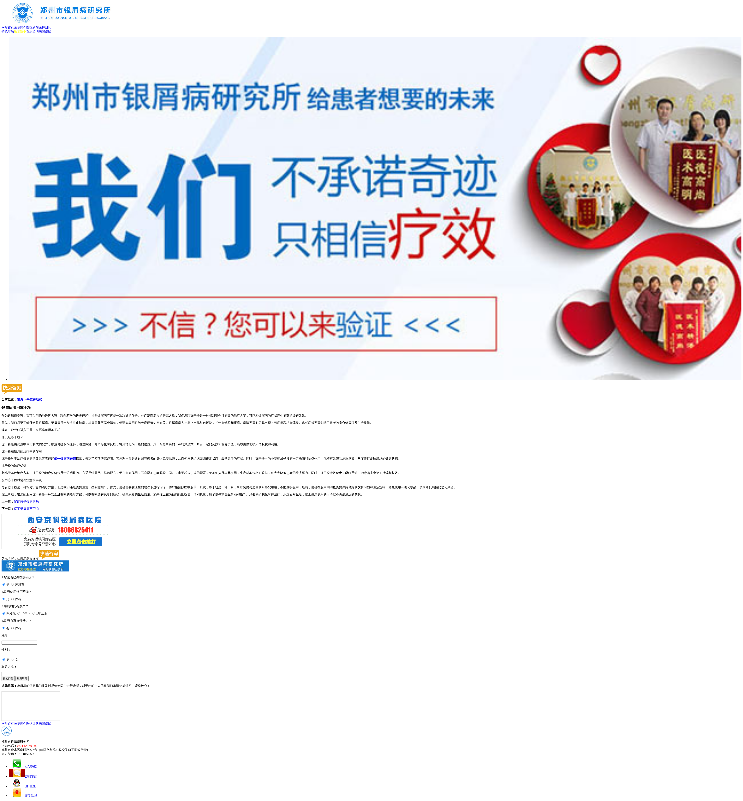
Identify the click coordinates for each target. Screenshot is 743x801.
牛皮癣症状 (34, 399)
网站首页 (8, 27)
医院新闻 (32, 27)
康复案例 (20, 31)
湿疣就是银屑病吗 (26, 501)
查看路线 (31, 795)
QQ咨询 (30, 786)
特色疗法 (8, 31)
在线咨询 (32, 31)
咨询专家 (31, 776)
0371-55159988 (27, 745)
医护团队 (45, 27)
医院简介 (20, 27)
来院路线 (45, 31)
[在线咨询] (375, 379)
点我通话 (31, 766)
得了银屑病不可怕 (26, 508)
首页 (20, 399)
